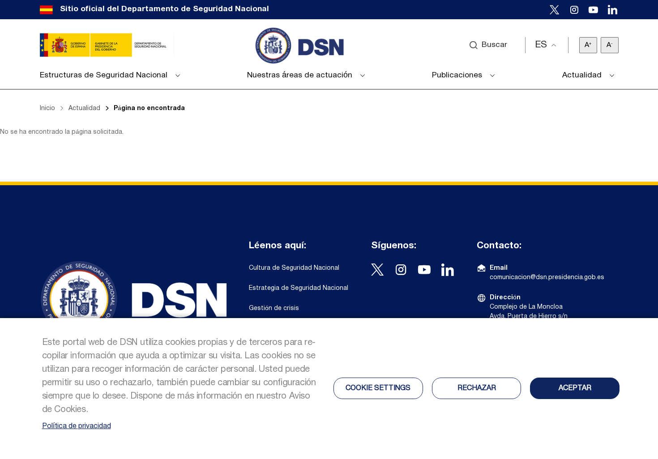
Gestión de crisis (274, 308)
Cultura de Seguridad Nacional (294, 268)
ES (541, 45)
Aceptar (575, 388)
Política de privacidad (76, 426)
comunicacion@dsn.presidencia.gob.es (547, 277)
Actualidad (84, 108)
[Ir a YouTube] (593, 10)
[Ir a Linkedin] (613, 10)
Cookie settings (378, 388)
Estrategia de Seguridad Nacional (298, 288)
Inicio (47, 108)
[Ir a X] (554, 10)
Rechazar (476, 388)
